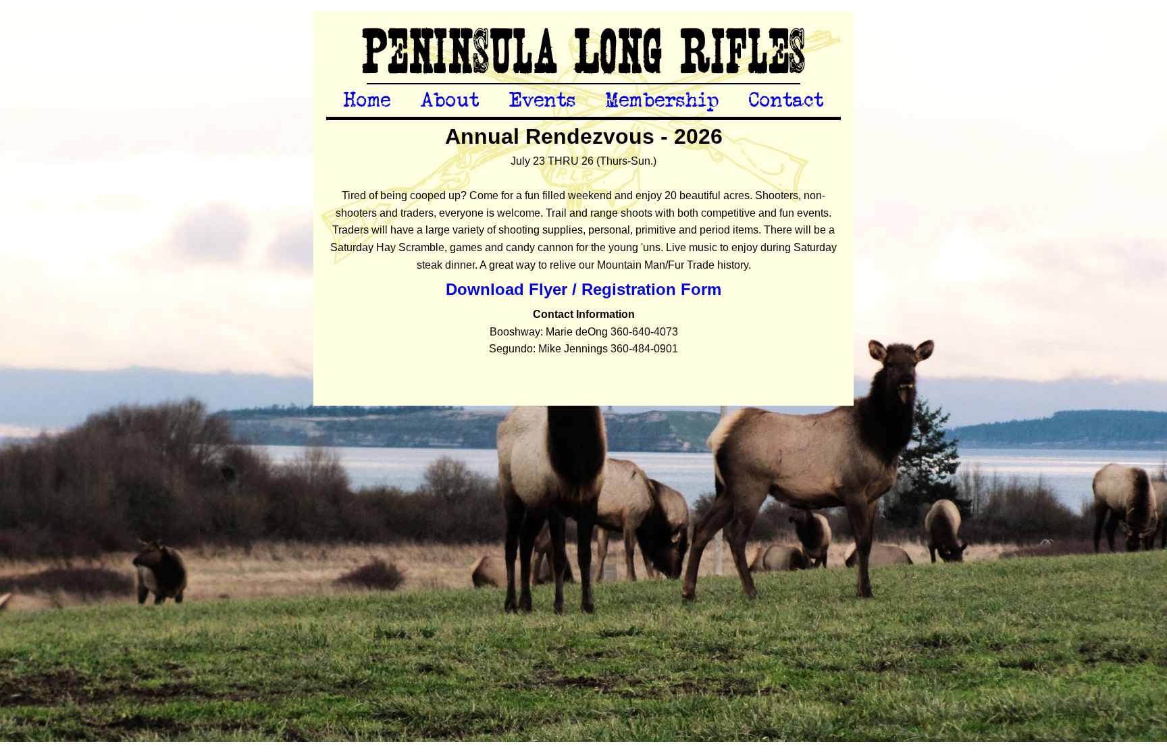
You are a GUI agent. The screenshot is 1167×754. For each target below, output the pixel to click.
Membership (662, 100)
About (450, 100)
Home (367, 100)
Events (542, 100)
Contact (786, 100)
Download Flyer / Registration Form (583, 289)
